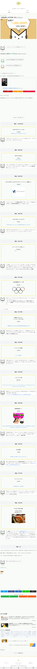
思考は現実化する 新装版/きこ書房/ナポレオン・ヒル (12, 88)
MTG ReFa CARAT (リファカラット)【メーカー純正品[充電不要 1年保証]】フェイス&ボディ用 (18, 224)
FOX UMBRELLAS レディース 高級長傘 (18, 486)
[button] (34, 309)
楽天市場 (8, 91)
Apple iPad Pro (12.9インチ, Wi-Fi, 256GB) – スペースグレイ (18, 133)
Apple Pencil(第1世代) (18, 159)
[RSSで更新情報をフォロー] (27, 596)
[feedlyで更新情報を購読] (9, 596)
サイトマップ (18, 664)
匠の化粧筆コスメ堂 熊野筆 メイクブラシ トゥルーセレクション (18, 456)
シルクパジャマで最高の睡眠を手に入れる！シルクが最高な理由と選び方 (19, 394)
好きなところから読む (17, 117)
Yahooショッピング (29, 91)
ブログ (2, 571)
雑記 (1, 573)
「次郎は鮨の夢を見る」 (22, 531)
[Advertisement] (18, 42)
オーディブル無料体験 (18, 355)
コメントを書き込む (18, 653)
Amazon (18, 91)
